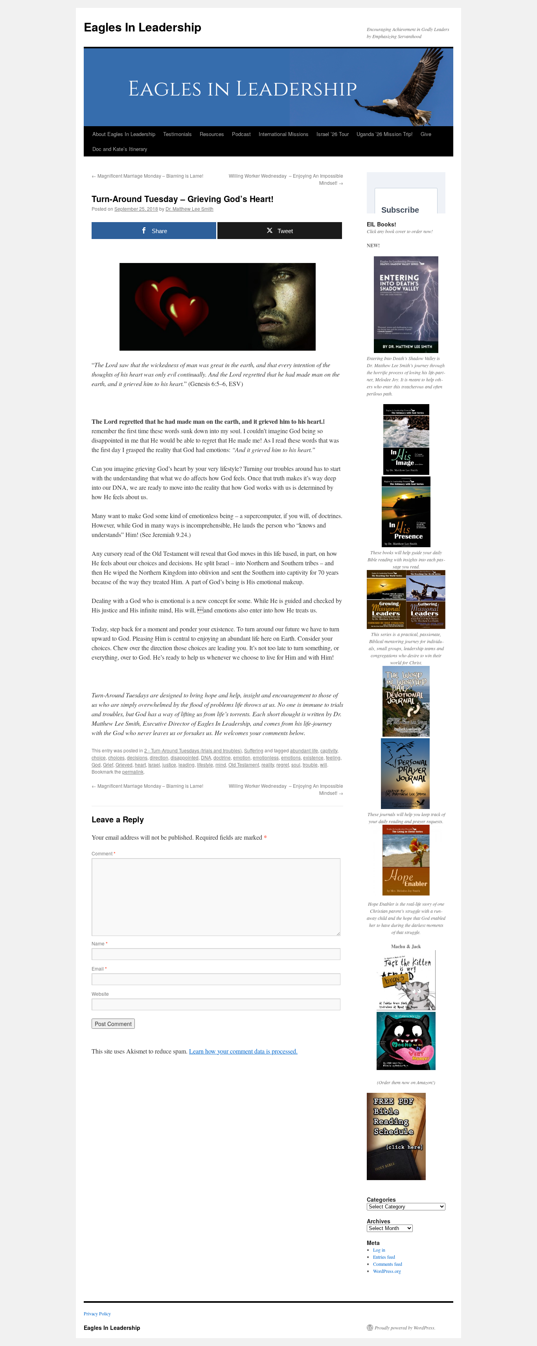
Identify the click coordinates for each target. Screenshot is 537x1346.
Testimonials (177, 134)
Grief (108, 764)
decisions (137, 757)
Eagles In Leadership (142, 26)
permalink (132, 771)
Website (100, 993)
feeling (333, 757)
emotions (291, 757)
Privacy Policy (97, 1313)
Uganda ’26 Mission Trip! (385, 134)
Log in (379, 1250)
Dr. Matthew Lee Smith (189, 208)
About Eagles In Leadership (123, 134)
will (323, 764)
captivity (328, 750)
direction (159, 757)
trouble (310, 764)
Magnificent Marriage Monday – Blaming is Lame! (147, 175)
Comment (104, 853)
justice (169, 764)
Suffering (253, 750)
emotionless (266, 757)
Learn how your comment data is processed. (243, 1051)
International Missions (284, 134)
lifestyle (205, 764)
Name (100, 943)
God (96, 764)
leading (186, 764)
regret (282, 764)
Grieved (124, 764)
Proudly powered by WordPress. (405, 1327)
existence (313, 757)
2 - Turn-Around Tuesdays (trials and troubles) (193, 750)
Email (99, 968)
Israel (154, 764)
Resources (212, 134)
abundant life (304, 750)
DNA (206, 757)
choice (99, 757)
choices (116, 757)
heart (140, 764)
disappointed (185, 757)
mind (220, 764)
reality (267, 764)
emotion (241, 757)
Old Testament (243, 764)
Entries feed (384, 1257)
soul (295, 764)
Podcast (241, 134)
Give (426, 134)
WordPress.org (387, 1271)
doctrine (222, 757)
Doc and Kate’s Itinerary (119, 149)
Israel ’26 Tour (332, 134)
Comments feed (387, 1264)
